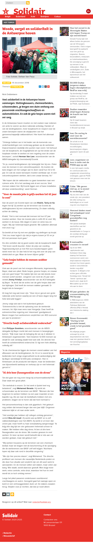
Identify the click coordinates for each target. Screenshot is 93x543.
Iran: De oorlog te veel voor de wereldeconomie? (78, 136)
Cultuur (57, 17)
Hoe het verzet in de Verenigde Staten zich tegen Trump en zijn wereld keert (80, 32)
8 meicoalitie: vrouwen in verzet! (79, 243)
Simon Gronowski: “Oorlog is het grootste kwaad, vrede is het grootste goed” (80, 323)
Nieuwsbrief (9, 536)
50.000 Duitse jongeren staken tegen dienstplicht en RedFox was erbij (80, 87)
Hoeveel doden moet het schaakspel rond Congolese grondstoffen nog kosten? (80, 215)
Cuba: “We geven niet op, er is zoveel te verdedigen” (79, 189)
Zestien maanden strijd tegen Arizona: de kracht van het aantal (80, 113)
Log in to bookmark (4, 494)
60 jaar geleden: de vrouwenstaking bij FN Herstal (79, 294)
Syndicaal (17, 87)
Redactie (8, 533)
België (7, 17)
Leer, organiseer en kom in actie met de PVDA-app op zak (79, 162)
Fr (88, 11)
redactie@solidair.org (41, 502)
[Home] (12, 517)
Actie (33, 17)
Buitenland (20, 17)
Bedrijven (45, 17)
